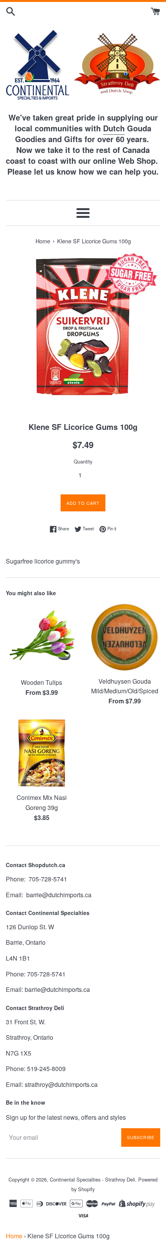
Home (14, 1235)
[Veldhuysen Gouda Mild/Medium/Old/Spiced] (124, 637)
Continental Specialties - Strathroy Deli (92, 1179)
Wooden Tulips (41, 682)
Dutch (114, 128)
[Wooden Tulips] (41, 638)
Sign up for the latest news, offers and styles (66, 1117)
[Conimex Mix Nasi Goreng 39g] (41, 753)
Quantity (83, 461)
